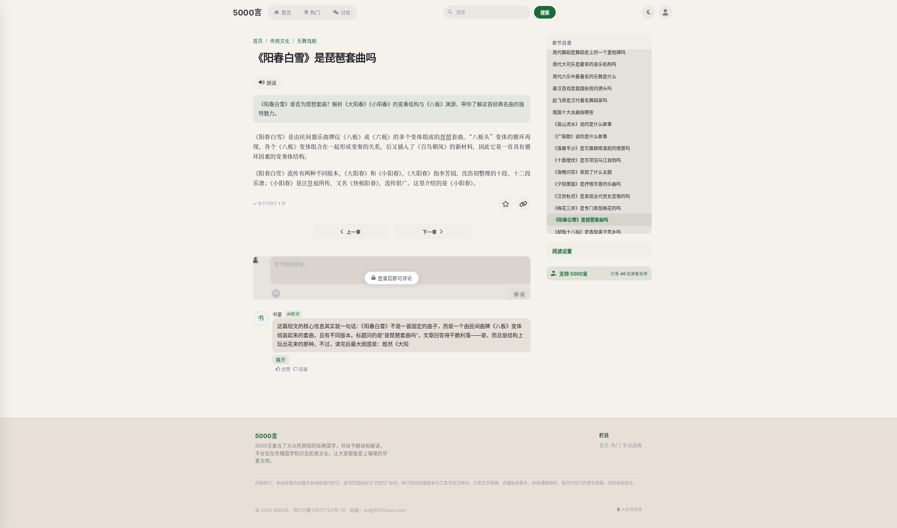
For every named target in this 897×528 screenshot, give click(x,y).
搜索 (544, 12)
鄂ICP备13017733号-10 (319, 510)
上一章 (354, 232)
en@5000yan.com (385, 510)
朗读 (271, 83)
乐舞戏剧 (307, 41)
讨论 (345, 12)
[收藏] (505, 203)
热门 (315, 12)
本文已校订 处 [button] (272, 203)
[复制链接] (523, 203)
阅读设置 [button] (562, 251)
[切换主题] (648, 12)
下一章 (430, 232)
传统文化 (280, 41)
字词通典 (632, 445)
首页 (286, 12)
